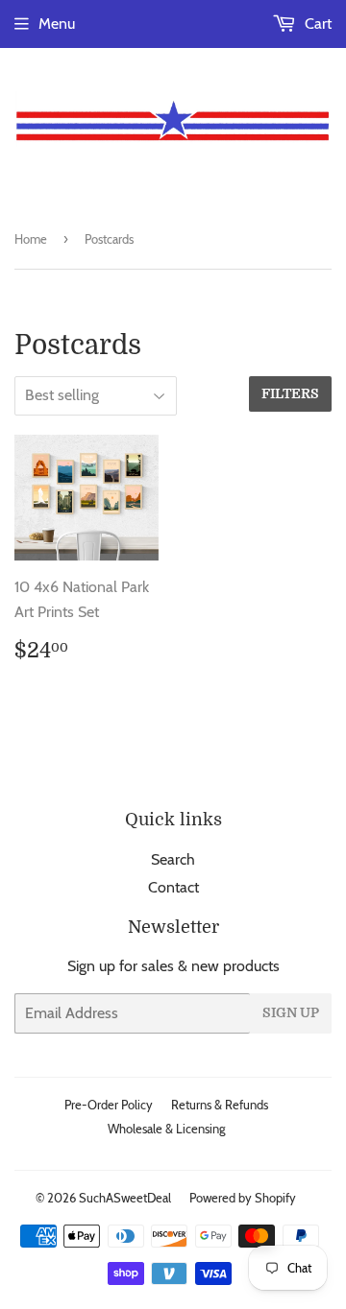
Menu (56, 23)
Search (173, 859)
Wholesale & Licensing (166, 1128)
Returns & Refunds (219, 1104)
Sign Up (290, 1012)
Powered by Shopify (242, 1197)
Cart (316, 23)
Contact (173, 887)
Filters (290, 393)
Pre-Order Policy (108, 1104)
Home (30, 239)
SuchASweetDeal (125, 1197)
